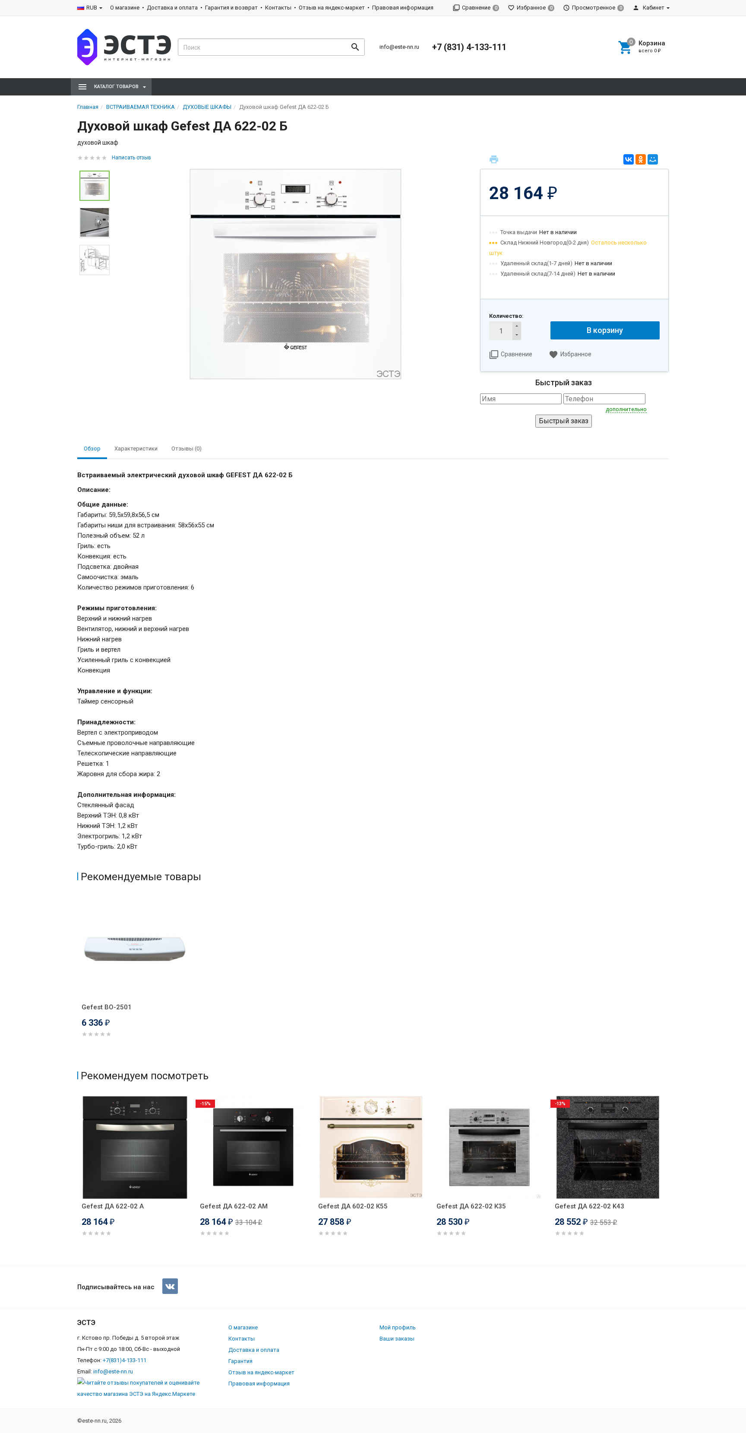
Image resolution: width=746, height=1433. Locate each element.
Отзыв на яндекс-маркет (332, 7)
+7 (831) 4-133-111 (469, 47)
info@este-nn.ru (399, 47)
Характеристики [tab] (136, 448)
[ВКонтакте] (628, 159)
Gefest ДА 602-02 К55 (353, 1206)
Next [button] (666, 1178)
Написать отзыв (131, 158)
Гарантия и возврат (231, 7)
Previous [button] (79, 1178)
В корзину (605, 330)
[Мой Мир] (653, 159)
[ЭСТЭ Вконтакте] (170, 1286)
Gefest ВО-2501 (107, 1007)
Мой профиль (397, 1327)
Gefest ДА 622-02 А (113, 1206)
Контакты (278, 7)
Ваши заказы (396, 1338)
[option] (295, 274)
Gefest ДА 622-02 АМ (234, 1206)
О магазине (124, 7)
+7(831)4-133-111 (124, 1360)
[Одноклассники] (640, 159)
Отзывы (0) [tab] (186, 448)
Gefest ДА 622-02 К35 (471, 1206)
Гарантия (240, 1361)
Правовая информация (402, 7)
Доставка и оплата (172, 7)
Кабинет (653, 7)
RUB (91, 7)
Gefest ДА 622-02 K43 (589, 1206)
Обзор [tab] (92, 448)
